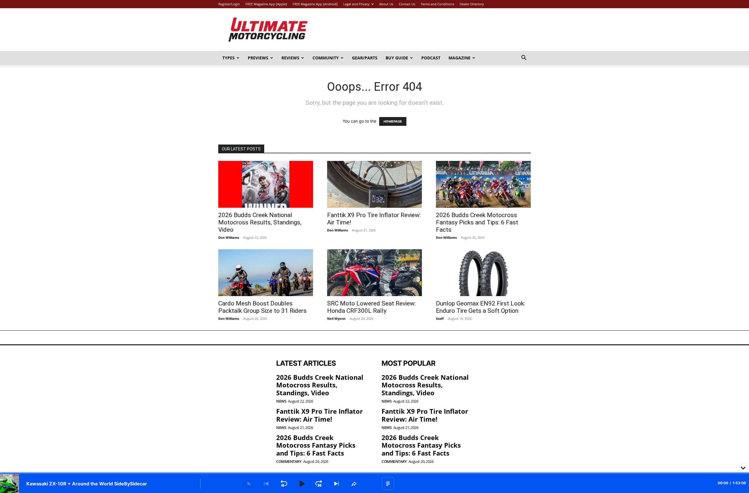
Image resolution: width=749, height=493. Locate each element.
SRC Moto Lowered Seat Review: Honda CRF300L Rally (371, 307)
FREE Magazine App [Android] (315, 4)
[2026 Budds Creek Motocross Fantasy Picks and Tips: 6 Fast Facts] (483, 184)
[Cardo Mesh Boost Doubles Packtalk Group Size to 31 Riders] (265, 272)
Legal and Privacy (356, 4)
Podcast (430, 58)
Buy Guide (397, 58)
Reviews (290, 58)
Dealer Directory (472, 4)
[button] (524, 58)
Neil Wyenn (336, 318)
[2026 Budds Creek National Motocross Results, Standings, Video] (265, 184)
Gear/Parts (364, 58)
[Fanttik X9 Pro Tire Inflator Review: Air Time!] (374, 184)
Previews (258, 58)
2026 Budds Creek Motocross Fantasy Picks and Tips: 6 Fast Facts (477, 222)
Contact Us (407, 4)
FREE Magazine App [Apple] (266, 4)
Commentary (288, 461)
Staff (440, 318)
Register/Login (229, 4)
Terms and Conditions (437, 4)
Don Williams (228, 237)
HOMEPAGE (393, 121)
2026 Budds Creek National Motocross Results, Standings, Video (259, 222)
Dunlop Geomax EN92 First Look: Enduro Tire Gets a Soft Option (480, 307)
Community (325, 58)
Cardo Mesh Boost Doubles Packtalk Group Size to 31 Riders (262, 307)
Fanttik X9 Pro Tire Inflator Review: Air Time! (319, 415)
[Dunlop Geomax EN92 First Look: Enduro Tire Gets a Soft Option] (483, 272)
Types (228, 58)
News (281, 401)
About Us (386, 4)
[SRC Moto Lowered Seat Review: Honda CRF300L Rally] (374, 272)
